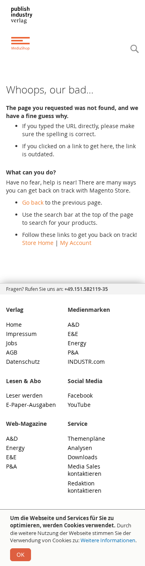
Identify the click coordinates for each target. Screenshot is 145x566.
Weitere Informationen (108, 540)
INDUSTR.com (86, 361)
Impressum (21, 334)
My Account (75, 243)
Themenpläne (86, 438)
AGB (11, 352)
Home (14, 324)
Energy (77, 343)
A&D (73, 324)
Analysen (80, 448)
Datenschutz (23, 361)
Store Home (38, 243)
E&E (73, 334)
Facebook (80, 395)
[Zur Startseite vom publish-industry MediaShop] (26, 28)
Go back (33, 202)
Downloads (82, 457)
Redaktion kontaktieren (85, 486)
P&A (73, 352)
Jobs (11, 343)
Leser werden (24, 395)
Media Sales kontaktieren (85, 469)
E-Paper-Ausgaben (31, 404)
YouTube (79, 404)
